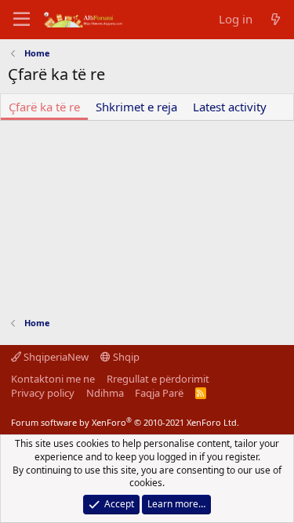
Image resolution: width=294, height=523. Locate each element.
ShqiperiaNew (55, 357)
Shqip (125, 357)
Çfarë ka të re (44, 106)
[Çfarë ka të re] (275, 19)
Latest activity (230, 106)
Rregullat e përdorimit (158, 379)
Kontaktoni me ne (53, 379)
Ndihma (105, 393)
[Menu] (21, 19)
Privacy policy (42, 393)
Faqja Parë (159, 393)
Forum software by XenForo (125, 422)
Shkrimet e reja (136, 106)
